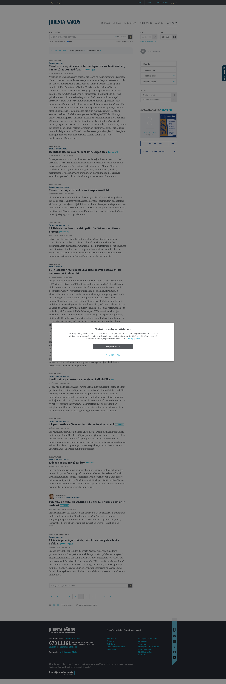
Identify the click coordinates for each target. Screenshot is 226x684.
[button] (113, 355)
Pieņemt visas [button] (113, 347)
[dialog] (113, 342)
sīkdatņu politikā (134, 338)
